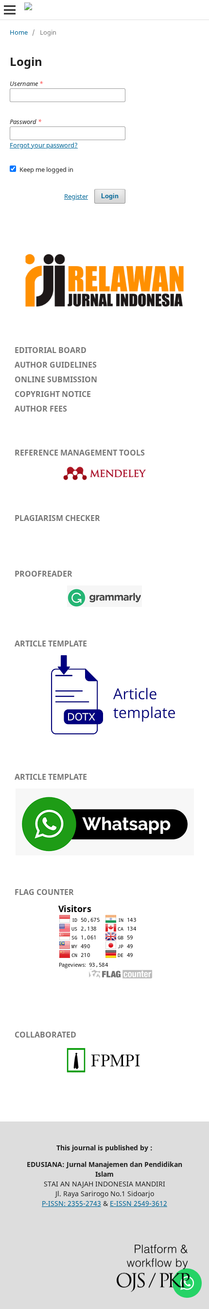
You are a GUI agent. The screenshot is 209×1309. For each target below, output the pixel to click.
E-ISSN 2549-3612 (138, 1203)
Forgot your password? (44, 145)
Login (110, 196)
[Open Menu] (9, 10)
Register (76, 196)
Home (19, 32)
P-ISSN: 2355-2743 (71, 1203)
